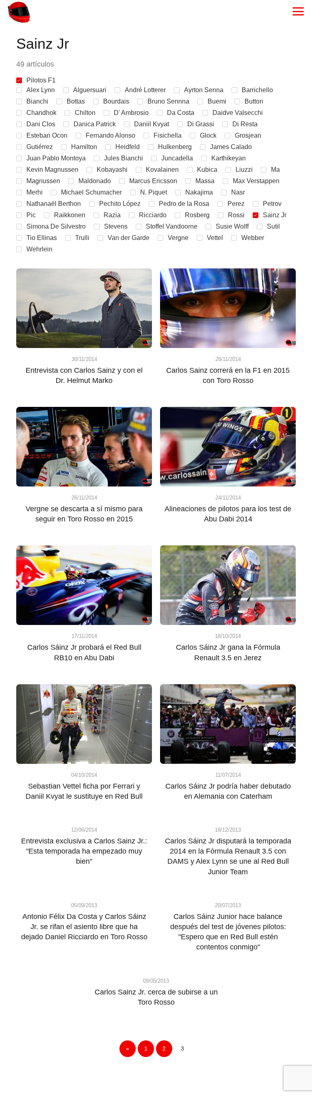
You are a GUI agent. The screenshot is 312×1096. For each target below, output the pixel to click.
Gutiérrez (39, 146)
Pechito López (120, 203)
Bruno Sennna (168, 101)
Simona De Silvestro (56, 226)
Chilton (85, 112)
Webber (252, 237)
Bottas (76, 101)
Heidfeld (127, 146)
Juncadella (177, 158)
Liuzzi (244, 169)
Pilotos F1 (41, 80)
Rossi (236, 215)
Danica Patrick (95, 124)
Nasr (238, 192)
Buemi (217, 101)
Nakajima (199, 192)
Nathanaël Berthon (53, 203)
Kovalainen (162, 169)
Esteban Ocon (46, 135)
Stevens (116, 226)
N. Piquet (153, 192)
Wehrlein (39, 249)
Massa (204, 180)
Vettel (215, 237)
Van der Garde (129, 237)
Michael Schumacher (91, 192)
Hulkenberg (175, 146)
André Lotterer (145, 89)
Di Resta (245, 124)
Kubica (207, 169)
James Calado (231, 146)
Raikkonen (69, 215)
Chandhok (41, 112)
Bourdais (116, 101)
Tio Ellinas (41, 237)
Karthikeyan (228, 158)
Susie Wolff (232, 226)
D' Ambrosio (131, 112)
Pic (31, 215)
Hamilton (84, 146)
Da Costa (180, 112)
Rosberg (197, 215)
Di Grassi (200, 124)
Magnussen (43, 180)
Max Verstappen (256, 180)
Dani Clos (40, 124)
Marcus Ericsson (153, 180)
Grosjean (248, 135)
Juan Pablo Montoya (56, 158)
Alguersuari (89, 89)
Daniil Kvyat (151, 124)
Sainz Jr (274, 215)
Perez (236, 203)
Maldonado (94, 180)
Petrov (272, 203)
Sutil (273, 226)
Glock (208, 135)
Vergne (178, 237)
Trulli (82, 237)
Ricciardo (153, 215)
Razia (112, 215)
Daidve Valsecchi (237, 112)
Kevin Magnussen (52, 169)
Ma (275, 169)
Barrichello (257, 89)
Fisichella (168, 135)
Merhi (34, 192)
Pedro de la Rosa (184, 203)
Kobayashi (112, 169)
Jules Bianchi (123, 158)
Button (254, 101)
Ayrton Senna (203, 89)
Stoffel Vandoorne (171, 226)
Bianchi (37, 101)
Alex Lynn (40, 89)
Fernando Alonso (110, 135)
